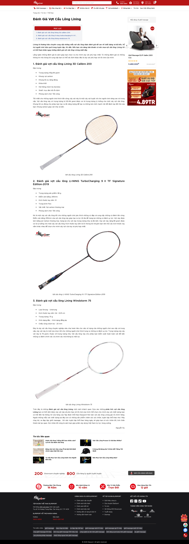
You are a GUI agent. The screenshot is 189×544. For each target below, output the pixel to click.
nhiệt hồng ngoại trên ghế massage (66, 535)
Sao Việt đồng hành (147, 8)
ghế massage (49, 528)
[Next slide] (156, 45)
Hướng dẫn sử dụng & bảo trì (86, 512)
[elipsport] (134, 511)
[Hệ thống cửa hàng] (185, 525)
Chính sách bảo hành (83, 503)
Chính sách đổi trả (82, 506)
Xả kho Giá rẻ (84, 8)
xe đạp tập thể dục (76, 528)
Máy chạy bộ (56, 8)
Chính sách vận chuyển (84, 500)
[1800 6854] (185, 535)
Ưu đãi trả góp (99, 8)
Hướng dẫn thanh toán (84, 514)
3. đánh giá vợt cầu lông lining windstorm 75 (53, 38)
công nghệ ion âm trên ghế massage (92, 532)
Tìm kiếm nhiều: (38, 528)
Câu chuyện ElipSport (111, 503)
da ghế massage (140, 532)
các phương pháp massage (43, 535)
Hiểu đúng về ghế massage (139, 20)
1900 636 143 (58, 519)
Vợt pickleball (113, 8)
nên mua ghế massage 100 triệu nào (66, 532)
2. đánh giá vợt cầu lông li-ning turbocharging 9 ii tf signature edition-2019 (55, 35)
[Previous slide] (127, 45)
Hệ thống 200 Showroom (113, 509)
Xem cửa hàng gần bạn (143, 473)
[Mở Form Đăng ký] (184, 516)
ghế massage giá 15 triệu (113, 528)
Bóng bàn (126, 8)
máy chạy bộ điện (62, 528)
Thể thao (50, 13)
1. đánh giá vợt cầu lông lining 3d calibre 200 (53, 32)
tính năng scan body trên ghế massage (119, 532)
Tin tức (136, 8)
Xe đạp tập (70, 8)
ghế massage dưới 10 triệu (94, 528)
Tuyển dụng (108, 512)
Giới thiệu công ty (110, 500)
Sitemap (107, 514)
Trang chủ (36, 13)
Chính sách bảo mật (83, 509)
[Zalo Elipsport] (185, 530)
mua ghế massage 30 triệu (42, 532)
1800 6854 (37, 519)
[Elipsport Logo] (38, 3)
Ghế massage (41, 8)
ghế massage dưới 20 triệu (133, 528)
